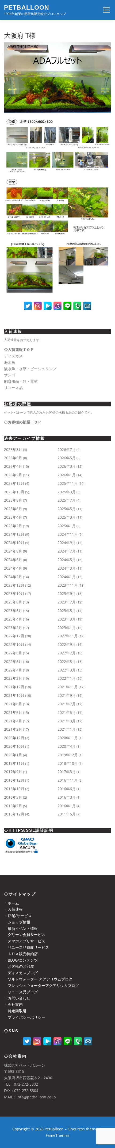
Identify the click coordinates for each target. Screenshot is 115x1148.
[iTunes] (57, 306)
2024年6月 (13, 559)
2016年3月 (66, 797)
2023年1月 (66, 627)
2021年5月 (66, 712)
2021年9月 (66, 695)
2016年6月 (66, 788)
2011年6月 (66, 814)
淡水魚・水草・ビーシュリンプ (30, 368)
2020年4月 (66, 746)
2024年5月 (66, 559)
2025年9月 (66, 491)
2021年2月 (13, 729)
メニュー (106, 10)
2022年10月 (14, 644)
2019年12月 (67, 754)
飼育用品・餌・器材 (21, 381)
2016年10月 (14, 788)
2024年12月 (14, 534)
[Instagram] (37, 306)
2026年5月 (66, 457)
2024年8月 (13, 551)
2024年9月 (66, 542)
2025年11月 (67, 483)
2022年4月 (13, 670)
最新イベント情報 (21, 928)
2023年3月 (66, 619)
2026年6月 (13, 457)
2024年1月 (66, 576)
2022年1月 (66, 678)
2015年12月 (14, 814)
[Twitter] (28, 306)
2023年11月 (67, 585)
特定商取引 (15, 1010)
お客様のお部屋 (19, 966)
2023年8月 (13, 602)
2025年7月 (66, 500)
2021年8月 (13, 703)
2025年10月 (14, 491)
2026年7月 (66, 449)
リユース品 (13, 387)
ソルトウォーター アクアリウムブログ (38, 979)
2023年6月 (13, 610)
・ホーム (11, 903)
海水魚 (9, 362)
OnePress (76, 1128)
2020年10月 (14, 746)
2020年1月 (13, 754)
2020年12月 (14, 737)
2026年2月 (13, 474)
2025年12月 (14, 483)
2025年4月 (13, 517)
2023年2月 (13, 627)
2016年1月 (66, 805)
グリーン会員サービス (24, 934)
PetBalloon (26, 7)
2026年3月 (66, 466)
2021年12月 (14, 686)
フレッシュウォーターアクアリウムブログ (41, 985)
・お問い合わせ (17, 998)
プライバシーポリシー (24, 1017)
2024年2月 (13, 576)
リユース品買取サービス (26, 947)
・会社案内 (13, 1004)
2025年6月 (13, 508)
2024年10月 (14, 542)
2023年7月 (66, 602)
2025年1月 (66, 525)
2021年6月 (13, 712)
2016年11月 (67, 780)
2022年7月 (66, 652)
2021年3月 (66, 720)
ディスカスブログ (21, 972)
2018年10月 (67, 763)
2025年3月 (66, 517)
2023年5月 (66, 610)
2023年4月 (13, 619)
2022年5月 (66, 661)
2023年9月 (66, 593)
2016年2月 (13, 805)
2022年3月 (66, 670)
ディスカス (13, 355)
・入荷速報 (13, 909)
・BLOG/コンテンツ (21, 960)
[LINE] (67, 306)
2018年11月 (14, 763)
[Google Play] (47, 306)
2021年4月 (13, 720)
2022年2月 (13, 678)
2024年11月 (67, 534)
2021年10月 (14, 695)
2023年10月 (14, 593)
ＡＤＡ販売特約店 (21, 953)
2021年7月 (66, 703)
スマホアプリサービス (24, 940)
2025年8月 (13, 500)
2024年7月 (66, 551)
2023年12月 (14, 585)
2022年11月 (67, 635)
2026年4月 (13, 466)
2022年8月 (13, 652)
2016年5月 (13, 797)
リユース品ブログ (21, 991)
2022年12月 (14, 635)
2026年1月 (66, 474)
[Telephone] (77, 306)
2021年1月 (66, 729)
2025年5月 (66, 508)
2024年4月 (13, 568)
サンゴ (9, 374)
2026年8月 (13, 449)
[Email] (87, 306)
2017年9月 (13, 771)
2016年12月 (14, 780)
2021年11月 (67, 686)
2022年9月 (66, 644)
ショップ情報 (17, 922)
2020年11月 (67, 737)
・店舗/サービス (18, 915)
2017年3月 (66, 771)
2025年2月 (13, 525)
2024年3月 (66, 568)
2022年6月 (13, 661)
